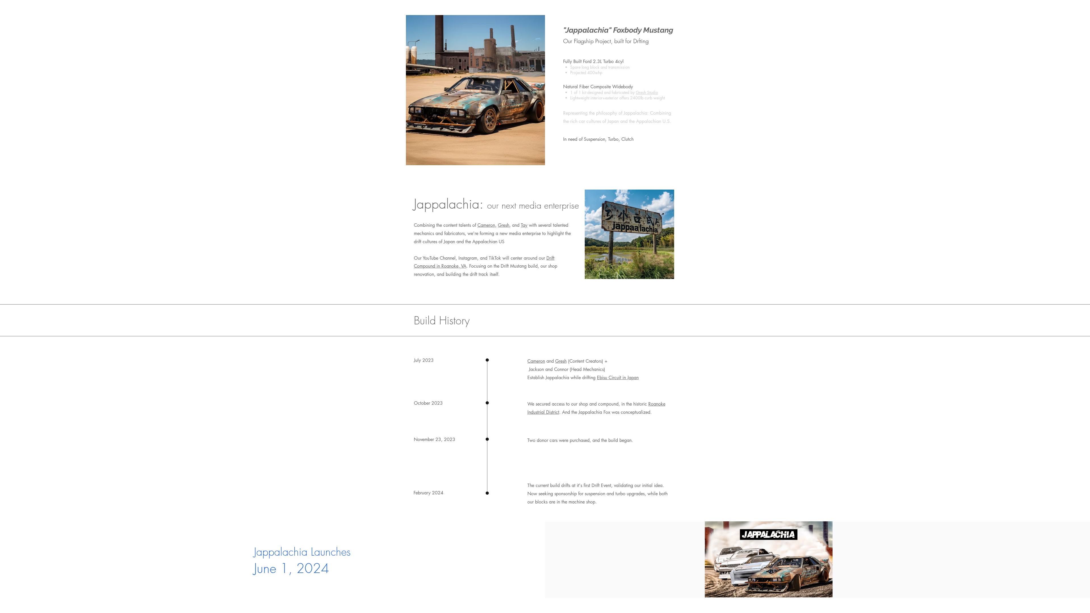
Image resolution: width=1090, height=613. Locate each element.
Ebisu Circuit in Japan (618, 378)
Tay (524, 225)
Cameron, (486, 225)
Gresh (503, 225)
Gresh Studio (647, 92)
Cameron (536, 361)
